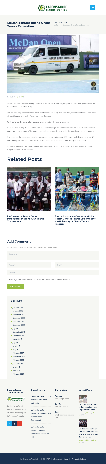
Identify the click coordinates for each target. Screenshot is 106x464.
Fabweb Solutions (79, 459)
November (19, 314)
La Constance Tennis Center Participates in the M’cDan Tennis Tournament (25, 219)
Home (56, 23)
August (17, 339)
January (18, 307)
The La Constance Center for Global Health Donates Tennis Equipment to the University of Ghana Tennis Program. (75, 220)
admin (94, 413)
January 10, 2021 (84, 440)
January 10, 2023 (84, 413)
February (18, 321)
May (16, 349)
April (16, 370)
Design (66, 459)
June (16, 346)
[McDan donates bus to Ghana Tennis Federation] (53, 63)
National (63, 23)
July (16, 328)
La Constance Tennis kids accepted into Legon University (41, 399)
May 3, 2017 (11, 97)
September (19, 335)
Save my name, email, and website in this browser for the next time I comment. (40, 280)
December (19, 318)
